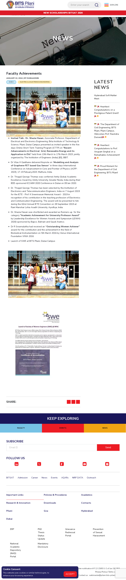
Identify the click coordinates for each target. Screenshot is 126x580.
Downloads (50, 502)
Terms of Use (114, 572)
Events (54, 477)
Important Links (14, 494)
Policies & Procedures (55, 494)
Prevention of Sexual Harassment (98, 532)
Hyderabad (87, 510)
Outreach (91, 477)
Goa (46, 510)
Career (34, 477)
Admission (23, 477)
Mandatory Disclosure (43, 545)
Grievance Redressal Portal (70, 532)
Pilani (9, 510)
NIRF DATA (77, 477)
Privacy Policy (101, 572)
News (44, 477)
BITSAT (10, 477)
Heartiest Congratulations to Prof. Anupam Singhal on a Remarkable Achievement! (107, 150)
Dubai (9, 518)
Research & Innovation (18, 502)
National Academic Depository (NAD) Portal (15, 550)
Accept (70, 574)
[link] (43, 274)
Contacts (86, 502)
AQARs (65, 477)
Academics (86, 494)
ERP (12, 529)
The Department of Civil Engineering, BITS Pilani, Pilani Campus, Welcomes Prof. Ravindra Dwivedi (106, 131)
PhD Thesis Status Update (41, 534)
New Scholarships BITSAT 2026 (63, 12)
